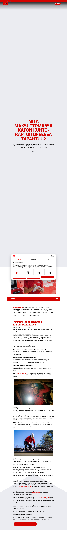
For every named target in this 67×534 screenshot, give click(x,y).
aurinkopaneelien (45, 497)
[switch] (28, 273)
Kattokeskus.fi (5, 3)
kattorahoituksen (36, 492)
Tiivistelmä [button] (12, 298)
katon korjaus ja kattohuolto (25, 486)
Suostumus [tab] (19, 259)
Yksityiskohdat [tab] (33, 259)
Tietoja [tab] (48, 259)
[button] (58, 4)
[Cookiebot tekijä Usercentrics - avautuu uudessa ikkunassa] (50, 256)
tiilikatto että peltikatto (21, 373)
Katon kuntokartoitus (18, 307)
